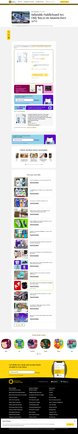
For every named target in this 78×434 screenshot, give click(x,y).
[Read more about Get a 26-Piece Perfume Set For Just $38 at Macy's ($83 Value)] (21, 254)
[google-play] (64, 381)
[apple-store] (54, 381)
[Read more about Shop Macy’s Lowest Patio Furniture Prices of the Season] (21, 317)
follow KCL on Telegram (31, 127)
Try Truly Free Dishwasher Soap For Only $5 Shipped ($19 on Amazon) (40, 305)
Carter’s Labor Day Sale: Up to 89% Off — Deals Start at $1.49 (40, 294)
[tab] (28, 164)
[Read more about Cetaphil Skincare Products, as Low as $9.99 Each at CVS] (21, 192)
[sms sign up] (33, 108)
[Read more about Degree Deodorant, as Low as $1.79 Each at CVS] (21, 182)
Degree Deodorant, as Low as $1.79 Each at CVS (40, 180)
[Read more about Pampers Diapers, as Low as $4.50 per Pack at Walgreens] (21, 275)
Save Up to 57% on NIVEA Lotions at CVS (39, 201)
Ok (70, 424)
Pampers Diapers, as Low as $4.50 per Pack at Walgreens (40, 273)
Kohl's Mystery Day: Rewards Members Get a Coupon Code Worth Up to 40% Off (40, 211)
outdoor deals (22, 111)
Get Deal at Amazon (38, 74)
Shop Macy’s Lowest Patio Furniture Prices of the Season (41, 316)
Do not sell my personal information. (17, 425)
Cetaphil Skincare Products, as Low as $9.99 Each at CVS (41, 190)
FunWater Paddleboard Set (40, 56)
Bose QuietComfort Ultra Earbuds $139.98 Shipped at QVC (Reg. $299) (41, 283)
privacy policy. (52, 424)
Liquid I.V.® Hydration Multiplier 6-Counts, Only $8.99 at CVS (41, 232)
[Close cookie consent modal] (74, 421)
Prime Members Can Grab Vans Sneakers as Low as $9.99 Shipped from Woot (41, 221)
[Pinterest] (9, 38)
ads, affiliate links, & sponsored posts (22, 25)
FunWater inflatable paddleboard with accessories (41, 45)
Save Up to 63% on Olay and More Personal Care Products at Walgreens (41, 242)
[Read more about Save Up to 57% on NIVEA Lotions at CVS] (21, 202)
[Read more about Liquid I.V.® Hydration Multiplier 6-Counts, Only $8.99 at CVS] (21, 233)
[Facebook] (9, 35)
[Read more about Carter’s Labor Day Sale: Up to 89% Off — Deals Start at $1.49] (21, 296)
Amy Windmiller (35, 11)
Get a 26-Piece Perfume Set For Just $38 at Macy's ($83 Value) (41, 252)
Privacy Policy (27, 103)
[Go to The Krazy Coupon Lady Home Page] (12, 2)
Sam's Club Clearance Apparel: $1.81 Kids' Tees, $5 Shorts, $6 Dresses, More (41, 263)
